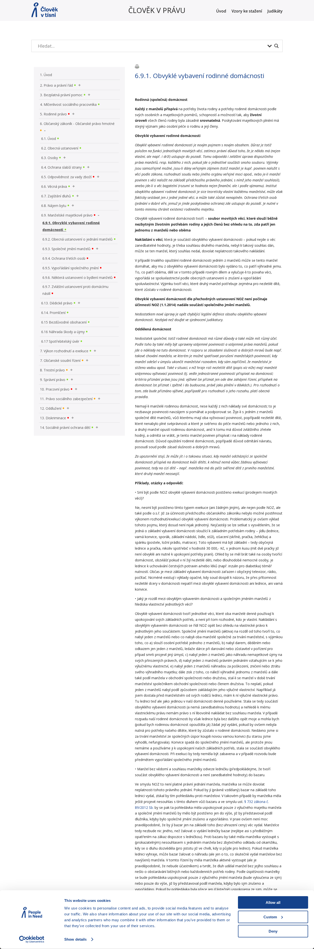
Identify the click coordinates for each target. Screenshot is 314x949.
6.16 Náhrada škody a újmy (63, 331)
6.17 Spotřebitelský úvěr (60, 341)
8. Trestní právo (52, 370)
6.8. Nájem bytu (53, 205)
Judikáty (275, 11)
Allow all (273, 902)
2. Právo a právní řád (56, 85)
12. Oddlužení (50, 408)
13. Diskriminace (53, 418)
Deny (273, 931)
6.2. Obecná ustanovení (59, 148)
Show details (75, 939)
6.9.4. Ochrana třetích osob (63, 258)
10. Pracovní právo (54, 389)
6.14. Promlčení (53, 312)
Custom (270, 917)
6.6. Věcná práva (54, 186)
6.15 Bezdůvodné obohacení (64, 322)
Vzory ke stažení (247, 11)
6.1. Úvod (48, 138)
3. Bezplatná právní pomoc (61, 95)
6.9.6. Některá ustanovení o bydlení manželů (77, 277)
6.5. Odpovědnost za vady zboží (66, 177)
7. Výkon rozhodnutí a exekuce (64, 351)
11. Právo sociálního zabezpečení (66, 398)
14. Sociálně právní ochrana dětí (65, 427)
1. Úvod (46, 74)
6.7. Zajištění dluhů (56, 196)
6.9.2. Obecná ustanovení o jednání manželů (77, 239)
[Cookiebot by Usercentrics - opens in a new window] (31, 939)
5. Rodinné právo (53, 114)
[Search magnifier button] (276, 45)
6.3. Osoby (49, 157)
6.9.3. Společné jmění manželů (66, 248)
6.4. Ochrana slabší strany (61, 167)
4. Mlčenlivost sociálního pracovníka (68, 104)
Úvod (221, 11)
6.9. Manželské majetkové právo (66, 215)
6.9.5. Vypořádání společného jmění (70, 268)
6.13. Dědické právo (56, 303)
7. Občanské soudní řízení (60, 360)
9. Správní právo (52, 379)
